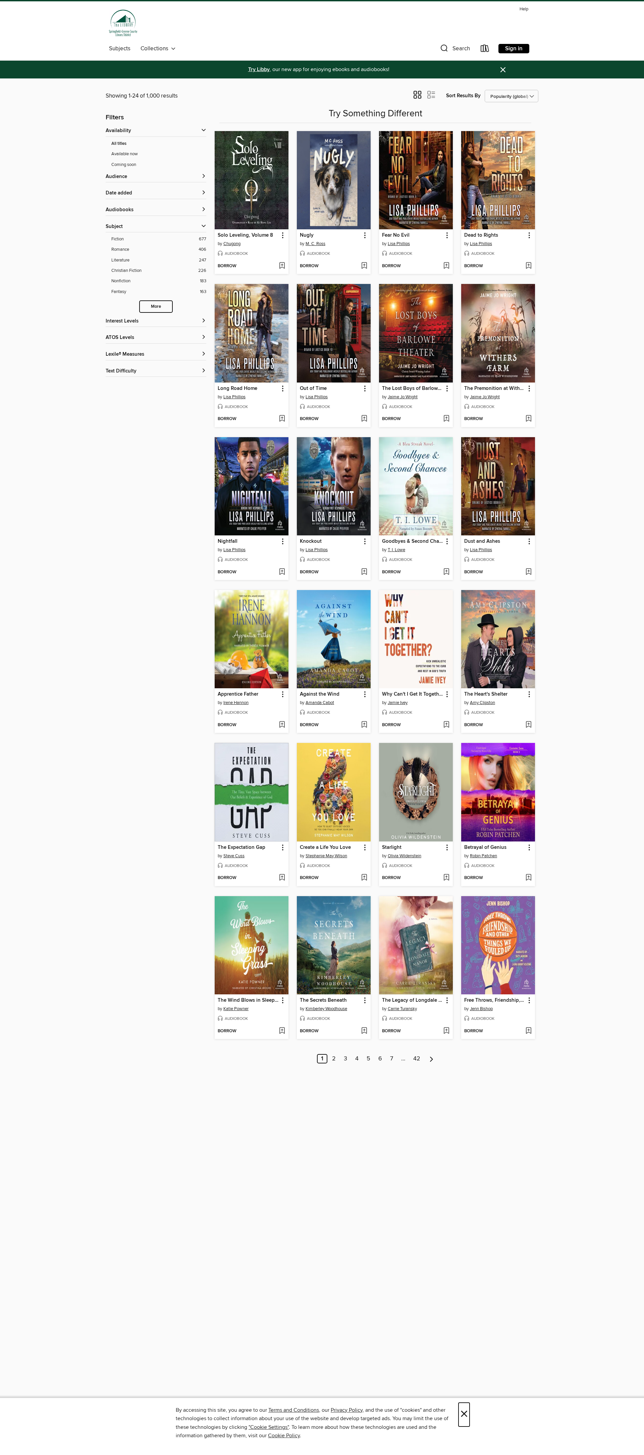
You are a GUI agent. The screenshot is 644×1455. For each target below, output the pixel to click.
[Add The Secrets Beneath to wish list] (364, 1031)
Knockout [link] (311, 541)
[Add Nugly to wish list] (364, 266)
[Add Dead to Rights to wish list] (528, 266)
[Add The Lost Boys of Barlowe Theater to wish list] (446, 419)
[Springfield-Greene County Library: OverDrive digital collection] (123, 23)
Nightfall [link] (227, 541)
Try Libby (259, 69)
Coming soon (123, 164)
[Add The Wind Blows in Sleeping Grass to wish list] (282, 1031)
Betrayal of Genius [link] (485, 848)
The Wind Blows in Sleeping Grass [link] (248, 1000)
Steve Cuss (234, 856)
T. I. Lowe (396, 549)
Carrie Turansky (402, 1008)
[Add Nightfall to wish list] (282, 572)
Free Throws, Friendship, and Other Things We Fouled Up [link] (495, 1000)
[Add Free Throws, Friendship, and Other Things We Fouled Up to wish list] (528, 1031)
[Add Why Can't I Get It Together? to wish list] (446, 725)
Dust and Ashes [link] (482, 541)
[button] (454, 49)
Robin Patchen (483, 856)
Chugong (231, 243)
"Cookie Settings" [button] (269, 1427)
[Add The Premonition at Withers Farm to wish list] (528, 419)
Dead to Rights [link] (481, 235)
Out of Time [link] (313, 389)
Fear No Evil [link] (396, 235)
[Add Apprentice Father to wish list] (282, 725)
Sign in (514, 48)
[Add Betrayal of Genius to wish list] (528, 878)
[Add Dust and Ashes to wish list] (528, 572)
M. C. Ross (315, 243)
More (156, 306)
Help (524, 9)
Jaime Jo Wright (403, 397)
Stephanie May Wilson (326, 856)
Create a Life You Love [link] (325, 848)
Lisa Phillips (399, 243)
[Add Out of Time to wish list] (364, 419)
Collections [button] (156, 48)
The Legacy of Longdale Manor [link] (412, 1000)
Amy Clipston (482, 702)
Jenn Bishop (481, 1008)
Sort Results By (463, 96)
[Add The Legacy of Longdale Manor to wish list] (446, 1031)
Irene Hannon (236, 702)
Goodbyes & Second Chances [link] (412, 541)
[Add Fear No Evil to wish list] (446, 266)
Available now (124, 154)
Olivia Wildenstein (404, 856)
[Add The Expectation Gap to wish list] (282, 878)
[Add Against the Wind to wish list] (364, 725)
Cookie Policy (284, 1435)
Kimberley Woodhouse (326, 1008)
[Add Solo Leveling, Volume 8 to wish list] (282, 266)
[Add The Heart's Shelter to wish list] (528, 725)
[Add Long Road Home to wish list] (282, 419)
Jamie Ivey (398, 702)
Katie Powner (236, 1008)
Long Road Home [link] (237, 389)
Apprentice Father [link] (238, 694)
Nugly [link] (307, 235)
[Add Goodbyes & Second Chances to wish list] (446, 572)
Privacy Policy (347, 1410)
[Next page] (431, 1059)
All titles (118, 144)
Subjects (119, 48)
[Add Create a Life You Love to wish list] (364, 878)
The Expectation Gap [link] (241, 848)
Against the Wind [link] (319, 694)
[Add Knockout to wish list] (364, 572)
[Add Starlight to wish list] (446, 878)
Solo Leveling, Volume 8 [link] (245, 235)
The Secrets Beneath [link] (323, 1000)
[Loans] (485, 49)
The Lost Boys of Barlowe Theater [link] (412, 389)
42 (416, 1058)
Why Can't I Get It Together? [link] (412, 694)
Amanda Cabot (320, 702)
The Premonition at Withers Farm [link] (495, 389)
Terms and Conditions (293, 1410)
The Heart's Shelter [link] (485, 694)
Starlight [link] (391, 848)
